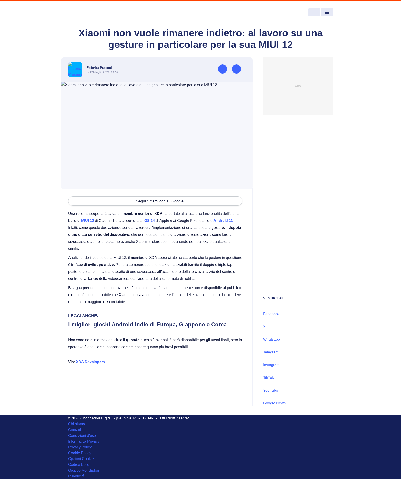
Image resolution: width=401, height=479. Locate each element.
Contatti (74, 430)
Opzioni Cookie (81, 459)
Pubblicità (76, 476)
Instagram (271, 365)
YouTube (270, 390)
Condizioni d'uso (82, 436)
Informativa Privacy (84, 441)
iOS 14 (149, 221)
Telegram (270, 352)
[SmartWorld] (95, 12)
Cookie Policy (79, 453)
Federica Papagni (99, 67)
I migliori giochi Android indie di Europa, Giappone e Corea (147, 324)
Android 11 (223, 221)
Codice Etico (78, 464)
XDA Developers (90, 362)
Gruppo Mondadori (83, 470)
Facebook (271, 314)
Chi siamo (76, 424)
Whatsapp (271, 339)
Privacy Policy (80, 447)
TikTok (268, 378)
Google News (274, 403)
